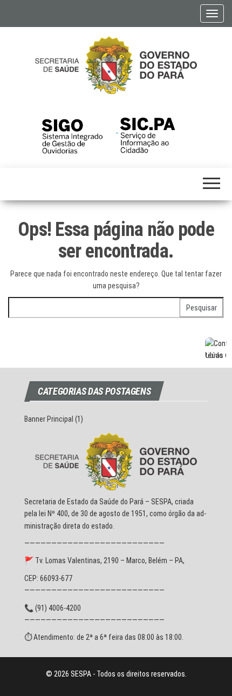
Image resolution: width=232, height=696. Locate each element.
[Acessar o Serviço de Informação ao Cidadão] (155, 129)
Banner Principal (48, 419)
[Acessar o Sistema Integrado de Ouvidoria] (78, 129)
